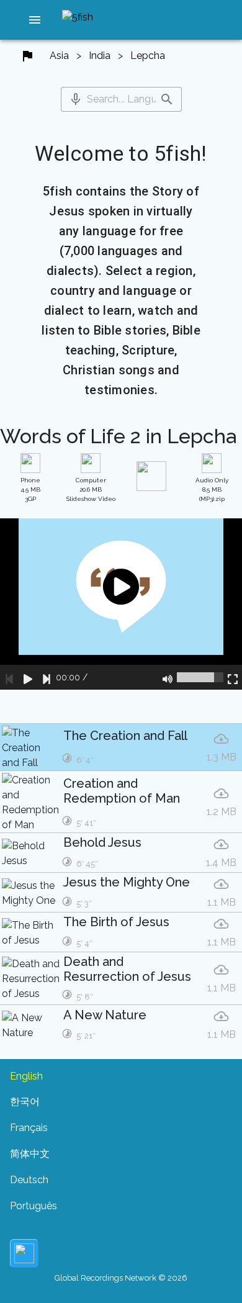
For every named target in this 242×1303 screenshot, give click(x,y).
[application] (121, 603)
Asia (59, 55)
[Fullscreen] (232, 677)
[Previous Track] (9, 677)
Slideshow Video (90, 489)
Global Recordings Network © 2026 (121, 1278)
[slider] (200, 677)
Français (29, 1128)
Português (33, 1206)
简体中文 (30, 1154)
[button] (35, 20)
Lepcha (147, 55)
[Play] (28, 677)
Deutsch (29, 1180)
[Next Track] (46, 677)
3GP (30, 489)
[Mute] (167, 677)
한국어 (25, 1101)
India (99, 55)
